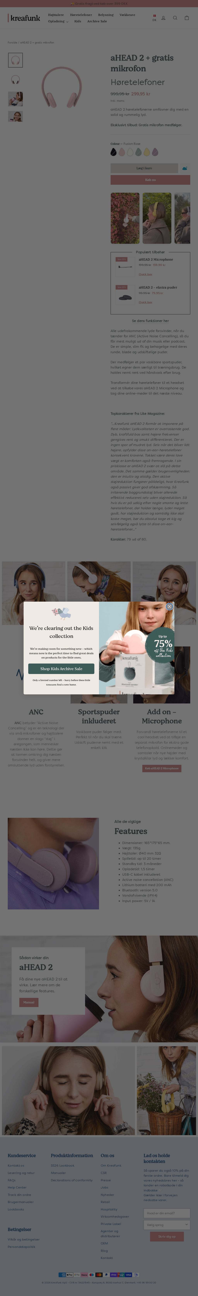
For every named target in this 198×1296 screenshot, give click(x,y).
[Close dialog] (169, 606)
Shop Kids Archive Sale (61, 668)
